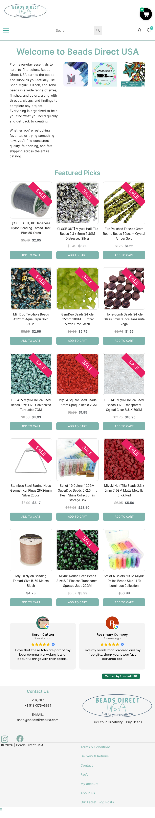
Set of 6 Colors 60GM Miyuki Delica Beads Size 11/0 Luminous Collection (124, 581)
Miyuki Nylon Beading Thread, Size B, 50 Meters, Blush (31, 581)
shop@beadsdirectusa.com (38, 720)
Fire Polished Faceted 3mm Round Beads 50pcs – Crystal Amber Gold (124, 233)
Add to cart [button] (30, 255)
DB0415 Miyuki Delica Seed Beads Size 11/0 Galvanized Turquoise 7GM (31, 405)
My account (89, 784)
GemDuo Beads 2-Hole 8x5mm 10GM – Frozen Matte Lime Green (77, 319)
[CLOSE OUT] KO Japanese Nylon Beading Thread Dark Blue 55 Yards (30, 228)
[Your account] (139, 30)
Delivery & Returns (95, 756)
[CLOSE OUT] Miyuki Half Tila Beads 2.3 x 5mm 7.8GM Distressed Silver (77, 233)
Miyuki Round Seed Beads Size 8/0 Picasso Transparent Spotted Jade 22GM (77, 581)
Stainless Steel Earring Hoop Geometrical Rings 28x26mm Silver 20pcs (31, 490)
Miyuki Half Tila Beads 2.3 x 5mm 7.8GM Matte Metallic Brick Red (124, 490)
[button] (146, 14)
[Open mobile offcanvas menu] (6, 30)
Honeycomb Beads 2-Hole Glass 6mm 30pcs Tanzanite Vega (124, 319)
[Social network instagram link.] (4, 736)
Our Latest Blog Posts (97, 802)
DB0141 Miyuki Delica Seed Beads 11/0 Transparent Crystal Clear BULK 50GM (124, 405)
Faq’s (84, 774)
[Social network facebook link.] (20, 736)
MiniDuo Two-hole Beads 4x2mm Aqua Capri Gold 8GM (31, 319)
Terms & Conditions (95, 747)
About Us (88, 793)
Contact (87, 765)
